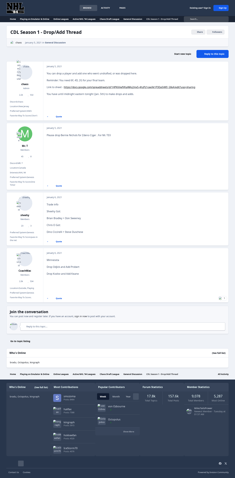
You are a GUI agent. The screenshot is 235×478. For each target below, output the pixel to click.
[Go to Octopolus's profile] (102, 421)
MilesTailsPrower (203, 408)
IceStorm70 (71, 448)
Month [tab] (116, 396)
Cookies (26, 472)
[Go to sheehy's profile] (24, 203)
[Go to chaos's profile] (12, 42)
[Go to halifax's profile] (57, 411)
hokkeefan (70, 435)
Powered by (213, 472)
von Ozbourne (116, 406)
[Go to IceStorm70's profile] (57, 450)
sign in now (80, 316)
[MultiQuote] (48, 116)
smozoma (69, 396)
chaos (19, 42)
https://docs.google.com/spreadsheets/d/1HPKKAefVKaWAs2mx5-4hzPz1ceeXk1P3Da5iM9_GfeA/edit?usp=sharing (129, 87)
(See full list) (219, 352)
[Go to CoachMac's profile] (24, 258)
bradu (13, 362)
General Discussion (55, 42)
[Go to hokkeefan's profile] (57, 437)
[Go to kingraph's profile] (57, 424)
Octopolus (23, 362)
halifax (67, 409)
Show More (129, 431)
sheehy (24, 215)
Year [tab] (128, 396)
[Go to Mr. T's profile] (24, 133)
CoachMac (25, 270)
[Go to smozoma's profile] (57, 398)
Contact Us (13, 472)
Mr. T (25, 146)
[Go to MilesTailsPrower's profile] (189, 411)
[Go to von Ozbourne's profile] (102, 408)
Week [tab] (103, 396)
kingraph (69, 422)
